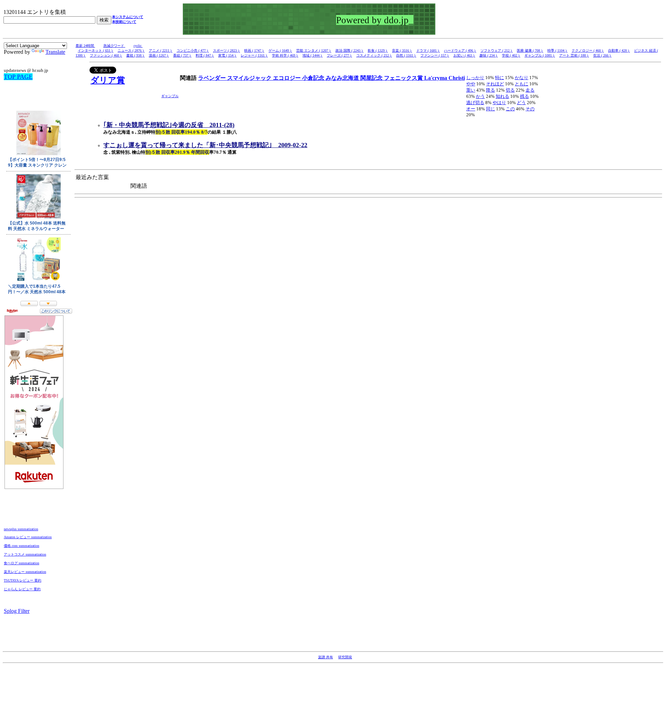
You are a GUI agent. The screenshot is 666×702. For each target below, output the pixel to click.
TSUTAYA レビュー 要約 (22, 580)
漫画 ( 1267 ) (159, 55)
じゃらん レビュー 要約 (22, 589)
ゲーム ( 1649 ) (280, 50)
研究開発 (345, 657)
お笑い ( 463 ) (464, 55)
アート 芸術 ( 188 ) (574, 55)
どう (521, 102)
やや (470, 83)
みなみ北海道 (343, 78)
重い (470, 90)
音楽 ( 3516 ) (402, 50)
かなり (521, 77)
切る (510, 90)
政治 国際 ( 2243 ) (349, 50)
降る (490, 90)
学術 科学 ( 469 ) (285, 55)
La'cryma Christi (444, 78)
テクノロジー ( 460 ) (588, 50)
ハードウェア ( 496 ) (460, 50)
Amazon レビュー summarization (28, 537)
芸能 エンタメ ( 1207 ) (313, 50)
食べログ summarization (21, 563)
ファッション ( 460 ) (106, 55)
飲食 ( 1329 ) (378, 50)
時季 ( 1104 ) (557, 50)
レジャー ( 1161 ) (254, 55)
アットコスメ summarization (25, 554)
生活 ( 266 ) (602, 55)
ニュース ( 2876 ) (131, 50)
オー (470, 108)
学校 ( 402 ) (511, 55)
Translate (55, 52)
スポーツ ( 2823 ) (226, 50)
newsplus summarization (21, 529)
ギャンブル (170, 96)
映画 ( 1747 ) (254, 50)
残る (524, 96)
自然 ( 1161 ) (406, 55)
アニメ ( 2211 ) (160, 50)
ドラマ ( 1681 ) (428, 50)
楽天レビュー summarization (25, 572)
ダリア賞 (108, 80)
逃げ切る (475, 102)
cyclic (138, 46)
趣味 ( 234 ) (488, 55)
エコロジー (287, 78)
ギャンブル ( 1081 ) (539, 55)
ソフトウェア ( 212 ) (496, 50)
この (510, 108)
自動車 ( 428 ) (619, 50)
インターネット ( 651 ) (95, 50)
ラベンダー (212, 78)
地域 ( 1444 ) (312, 55)
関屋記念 (372, 78)
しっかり (475, 77)
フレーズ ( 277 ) (339, 55)
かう (480, 96)
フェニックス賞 (404, 78)
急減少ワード (114, 46)
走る (530, 90)
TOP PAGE (18, 76)
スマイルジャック (250, 78)
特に (499, 77)
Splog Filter (16, 611)
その (530, 108)
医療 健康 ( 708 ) (530, 50)
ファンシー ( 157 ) (434, 55)
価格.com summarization (21, 546)
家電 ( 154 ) (227, 55)
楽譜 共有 (325, 657)
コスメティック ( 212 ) (374, 55)
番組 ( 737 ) (182, 55)
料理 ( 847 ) (205, 55)
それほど (495, 83)
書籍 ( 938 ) (135, 55)
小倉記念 (314, 78)
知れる (502, 96)
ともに (521, 83)
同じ (490, 108)
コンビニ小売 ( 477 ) (193, 50)
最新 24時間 (85, 46)
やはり (499, 102)
